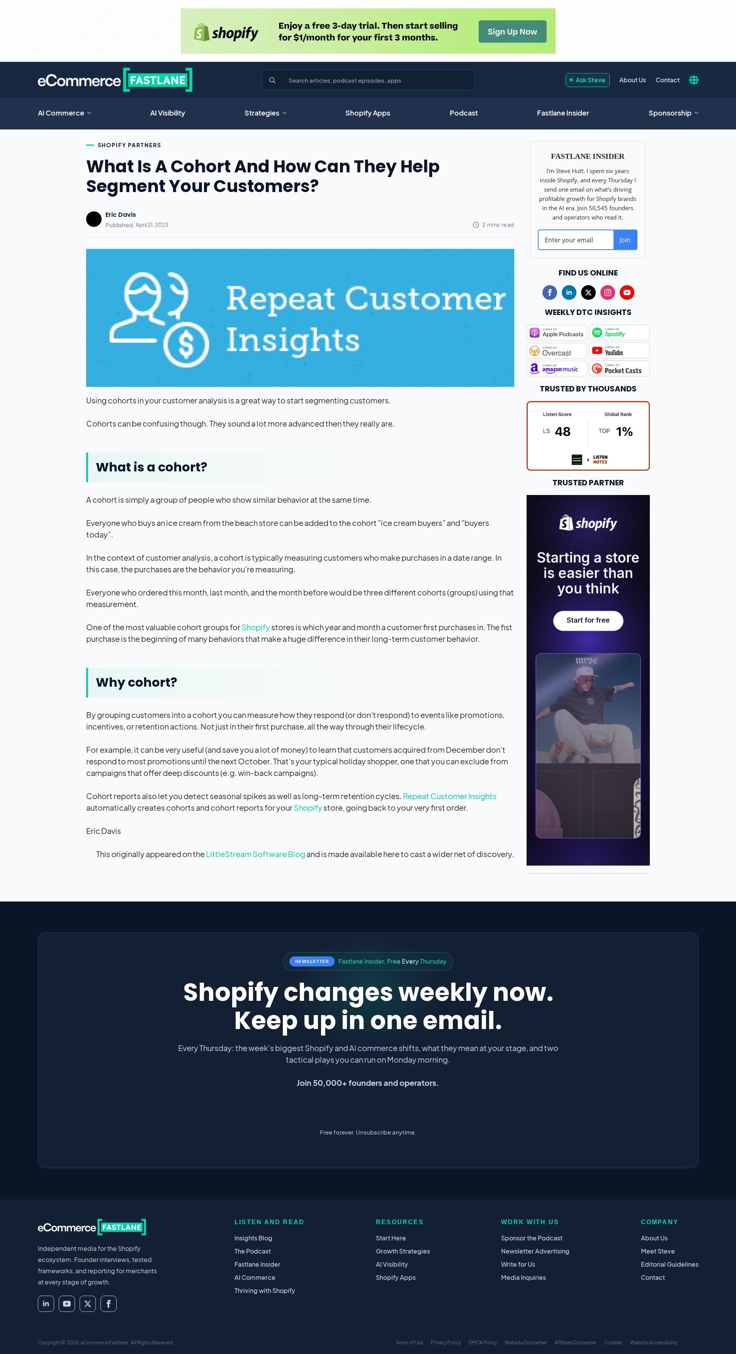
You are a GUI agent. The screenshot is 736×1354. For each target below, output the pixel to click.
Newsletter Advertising (535, 1251)
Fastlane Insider (563, 112)
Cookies (613, 1342)
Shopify (255, 627)
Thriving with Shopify (265, 1290)
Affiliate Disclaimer (575, 1342)
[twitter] (588, 292)
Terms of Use (409, 1342)
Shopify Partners (129, 144)
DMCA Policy (483, 1342)
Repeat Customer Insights (449, 796)
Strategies (262, 112)
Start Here (391, 1238)
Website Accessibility (653, 1342)
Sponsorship (670, 112)
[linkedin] (569, 292)
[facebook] (549, 292)
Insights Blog (253, 1238)
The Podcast (253, 1251)
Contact (668, 80)
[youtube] (627, 292)
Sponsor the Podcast (532, 1238)
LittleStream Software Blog (255, 854)
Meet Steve (658, 1251)
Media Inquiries (523, 1277)
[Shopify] (368, 31)
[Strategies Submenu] (286, 113)
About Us (632, 80)
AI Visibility (167, 112)
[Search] (272, 80)
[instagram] (607, 292)
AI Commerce (61, 112)
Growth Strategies (403, 1251)
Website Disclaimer (526, 1342)
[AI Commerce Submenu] (91, 113)
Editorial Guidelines (670, 1264)
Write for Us (518, 1264)
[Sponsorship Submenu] (699, 113)
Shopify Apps (367, 112)
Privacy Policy (446, 1342)
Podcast (464, 112)
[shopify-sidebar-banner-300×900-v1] (588, 679)
